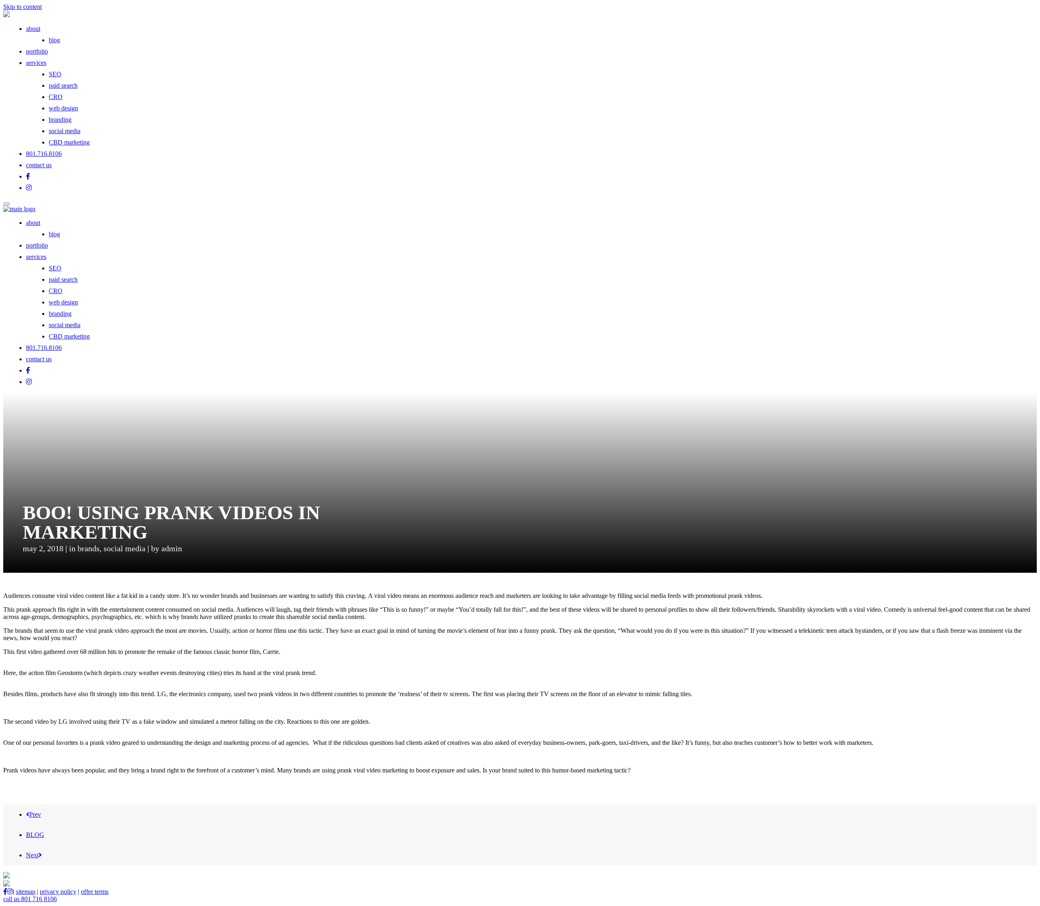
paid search (63, 85)
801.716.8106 (44, 153)
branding (60, 119)
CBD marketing (69, 142)
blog (54, 40)
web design (63, 108)
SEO (55, 74)
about (33, 28)
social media (64, 130)
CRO (56, 96)
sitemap (25, 891)
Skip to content (22, 6)
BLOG (35, 834)
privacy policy (58, 891)
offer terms (94, 891)
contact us (39, 165)
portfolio (37, 51)
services (36, 62)
